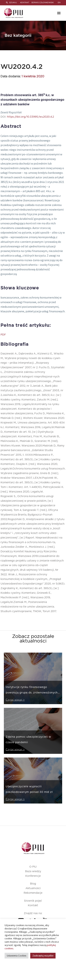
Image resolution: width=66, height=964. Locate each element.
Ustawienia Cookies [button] (16, 955)
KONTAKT (24, 2)
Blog (33, 883)
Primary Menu (59, 13)
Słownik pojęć (33, 901)
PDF (3, 334)
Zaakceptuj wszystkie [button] (42, 955)
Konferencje (33, 876)
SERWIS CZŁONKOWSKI (42, 2)
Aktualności (33, 888)
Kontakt (33, 905)
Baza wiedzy (33, 871)
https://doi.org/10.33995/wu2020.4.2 (30, 117)
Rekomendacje (33, 893)
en (59, 2)
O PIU (33, 867)
